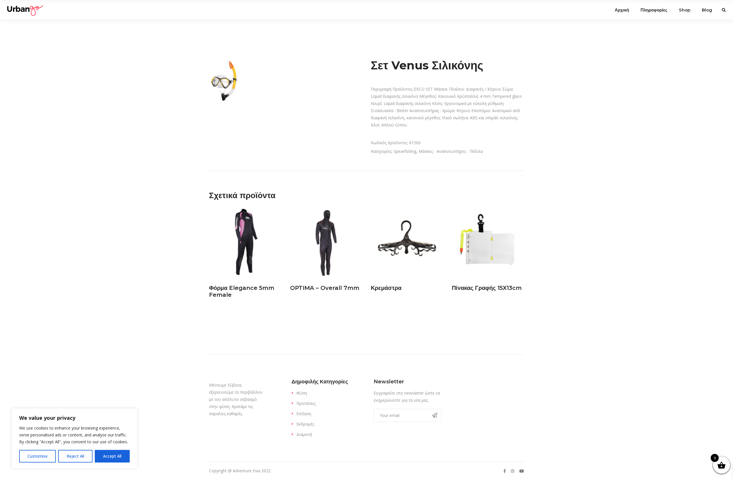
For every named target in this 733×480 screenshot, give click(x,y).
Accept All (112, 456)
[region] (74, 438)
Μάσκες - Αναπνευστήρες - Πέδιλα (451, 151)
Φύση (301, 393)
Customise (37, 456)
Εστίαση (303, 413)
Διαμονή (304, 434)
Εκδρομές (305, 424)
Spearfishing (405, 151)
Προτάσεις (306, 403)
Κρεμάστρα (386, 287)
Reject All (75, 456)
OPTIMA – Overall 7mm (324, 287)
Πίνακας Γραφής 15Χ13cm (487, 287)
